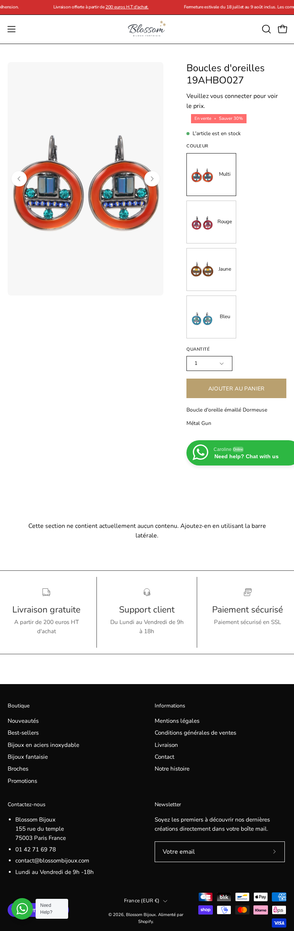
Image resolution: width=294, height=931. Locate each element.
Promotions (22, 781)
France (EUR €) (142, 900)
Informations (170, 705)
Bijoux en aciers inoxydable (43, 745)
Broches (18, 769)
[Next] (152, 178)
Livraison (166, 745)
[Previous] (19, 178)
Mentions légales (177, 721)
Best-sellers (23, 733)
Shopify (145, 921)
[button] (265, 29)
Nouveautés (23, 721)
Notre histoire (172, 769)
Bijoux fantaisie (28, 757)
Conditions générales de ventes (195, 733)
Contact (164, 757)
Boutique (18, 705)
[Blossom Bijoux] (147, 29)
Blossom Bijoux (141, 914)
